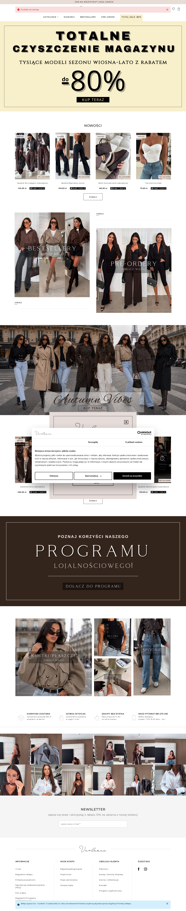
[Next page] (180, 66)
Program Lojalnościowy (110, 891)
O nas (18, 869)
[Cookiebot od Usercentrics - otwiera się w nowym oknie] (139, 433)
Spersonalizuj (91, 476)
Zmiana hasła (66, 885)
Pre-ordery (20, 893)
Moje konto (65, 874)
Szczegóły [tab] (93, 442)
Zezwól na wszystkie (132, 476)
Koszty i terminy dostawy (111, 874)
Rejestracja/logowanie (71, 869)
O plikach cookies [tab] (133, 442)
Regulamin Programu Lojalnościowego (25, 899)
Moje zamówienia (68, 880)
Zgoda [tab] (52, 442)
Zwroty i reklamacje (108, 880)
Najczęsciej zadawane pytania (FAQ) (30, 886)
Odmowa (54, 476)
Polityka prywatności (25, 880)
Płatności (103, 869)
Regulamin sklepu (24, 874)
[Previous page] (6, 66)
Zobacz (93, 197)
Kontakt (103, 885)
